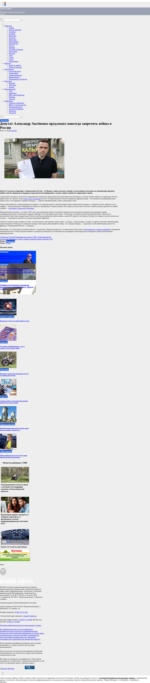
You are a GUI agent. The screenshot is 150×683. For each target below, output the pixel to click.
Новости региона (15, 67)
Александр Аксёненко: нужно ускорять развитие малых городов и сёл (26, 239)
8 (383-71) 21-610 (21, 612)
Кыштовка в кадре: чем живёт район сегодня (14, 321)
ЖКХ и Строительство (17, 105)
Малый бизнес (14, 77)
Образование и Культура (18, 79)
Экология (12, 113)
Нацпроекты (9, 69)
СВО (11, 55)
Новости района (15, 65)
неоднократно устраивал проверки (97, 229)
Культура (12, 38)
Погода (11, 46)
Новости (7, 63)
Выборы (12, 83)
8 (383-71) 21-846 (13, 622)
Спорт (11, 59)
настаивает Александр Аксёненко (21, 208)
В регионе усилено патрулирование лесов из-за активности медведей (14, 374)
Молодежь (13, 40)
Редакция (13, 131)
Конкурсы (12, 36)
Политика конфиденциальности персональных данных (20, 625)
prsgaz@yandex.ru (29, 616)
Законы (11, 87)
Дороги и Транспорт (16, 103)
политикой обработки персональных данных (117, 678)
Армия (11, 28)
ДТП (10, 91)
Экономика (8, 101)
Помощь (12, 48)
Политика (8, 81)
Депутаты (12, 85)
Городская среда (15, 71)
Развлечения (13, 61)
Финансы (12, 111)
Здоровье (12, 32)
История (12, 34)
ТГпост (8, 243)
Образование (14, 42)
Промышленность (15, 107)
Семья (11, 57)
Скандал (12, 99)
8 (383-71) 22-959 (25, 620)
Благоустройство (15, 30)
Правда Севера (5, 8)
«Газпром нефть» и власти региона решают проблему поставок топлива (14, 402)
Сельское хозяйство (16, 109)
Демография (13, 73)
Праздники (13, 51)
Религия (12, 53)
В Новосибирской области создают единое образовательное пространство (13, 456)
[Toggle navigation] (1, 18)
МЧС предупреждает (16, 95)
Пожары (12, 97)
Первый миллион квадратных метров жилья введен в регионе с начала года (14, 429)
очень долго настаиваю (32, 199)
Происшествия (9, 89)
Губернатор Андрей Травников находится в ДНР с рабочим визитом (25, 237)
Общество (8, 26)
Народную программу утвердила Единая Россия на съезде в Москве (16, 257)
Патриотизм (13, 44)
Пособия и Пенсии (16, 50)
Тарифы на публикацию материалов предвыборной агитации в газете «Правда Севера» (16, 287)
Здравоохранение (15, 75)
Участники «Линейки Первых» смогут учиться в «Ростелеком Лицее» (12, 347)
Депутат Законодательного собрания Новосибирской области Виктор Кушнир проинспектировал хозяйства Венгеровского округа (17, 271)
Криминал (13, 93)
